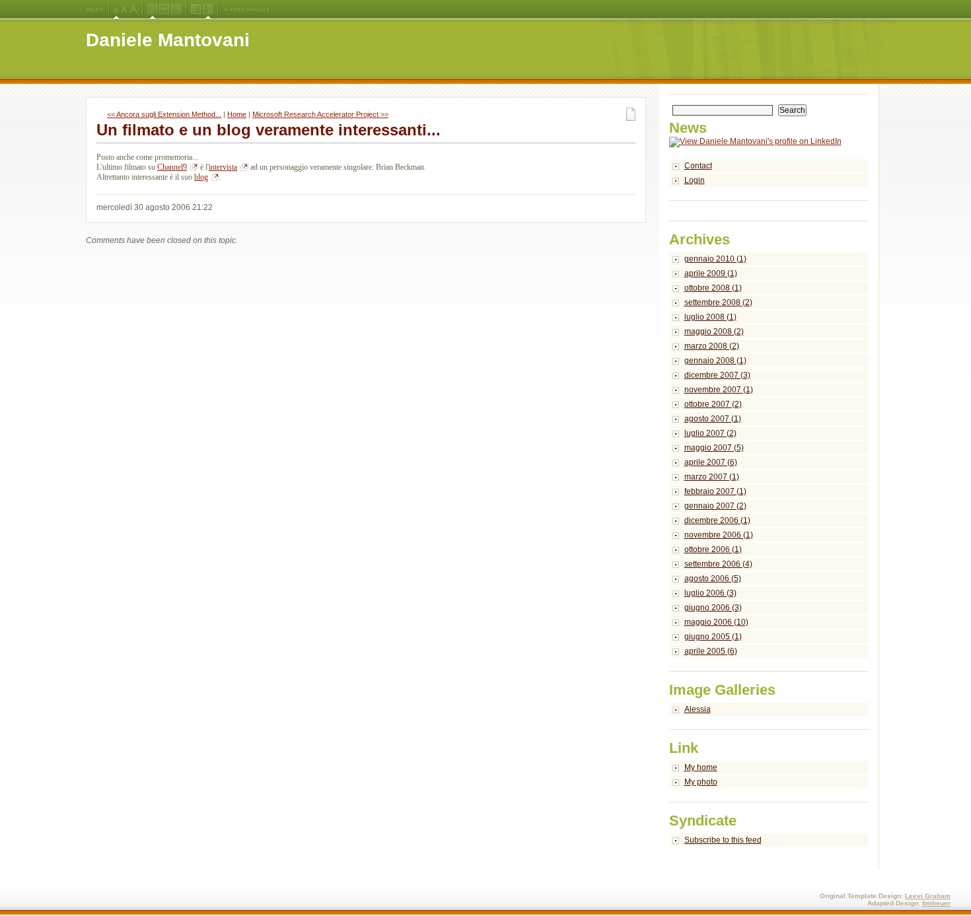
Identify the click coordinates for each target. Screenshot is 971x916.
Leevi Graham (928, 895)
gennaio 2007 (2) (715, 506)
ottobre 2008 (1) (713, 288)
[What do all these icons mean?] (94, 9)
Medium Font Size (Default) (116, 9)
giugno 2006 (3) (713, 607)
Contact (698, 165)
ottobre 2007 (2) (713, 404)
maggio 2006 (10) (716, 622)
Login (694, 180)
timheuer (936, 903)
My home (700, 767)
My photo (700, 782)
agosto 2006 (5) (712, 578)
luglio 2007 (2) (710, 433)
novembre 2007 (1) (718, 389)
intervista (223, 167)
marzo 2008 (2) (711, 346)
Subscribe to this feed (723, 840)
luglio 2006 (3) (710, 593)
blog (201, 177)
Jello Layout (152, 9)
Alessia (697, 709)
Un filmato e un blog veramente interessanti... (268, 130)
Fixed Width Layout (176, 9)
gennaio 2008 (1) (715, 360)
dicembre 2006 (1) (717, 520)
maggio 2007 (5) (714, 447)
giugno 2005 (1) (713, 636)
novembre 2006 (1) (718, 535)
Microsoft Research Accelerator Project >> (320, 114)
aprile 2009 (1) (710, 273)
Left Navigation (196, 9)
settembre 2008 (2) (718, 302)
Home (236, 114)
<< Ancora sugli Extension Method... (164, 114)
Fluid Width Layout (164, 9)
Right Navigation (208, 9)
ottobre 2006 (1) (713, 549)
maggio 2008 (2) (714, 331)
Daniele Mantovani (168, 40)
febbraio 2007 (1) (715, 491)
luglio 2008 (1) (710, 317)
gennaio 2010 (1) (715, 259)
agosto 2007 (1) (712, 418)
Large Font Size (124, 9)
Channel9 (172, 167)
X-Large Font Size (133, 9)
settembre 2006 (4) (718, 564)
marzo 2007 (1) (711, 476)
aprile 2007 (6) (710, 462)
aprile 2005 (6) (710, 651)
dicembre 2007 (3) (717, 375)
